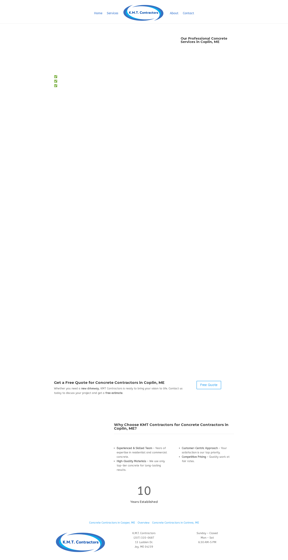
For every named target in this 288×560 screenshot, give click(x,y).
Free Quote (209, 385)
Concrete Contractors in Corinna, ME (175, 522)
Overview (144, 522)
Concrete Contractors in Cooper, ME (112, 522)
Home (98, 13)
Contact (188, 13)
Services (112, 13)
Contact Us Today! (72, 97)
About (174, 13)
